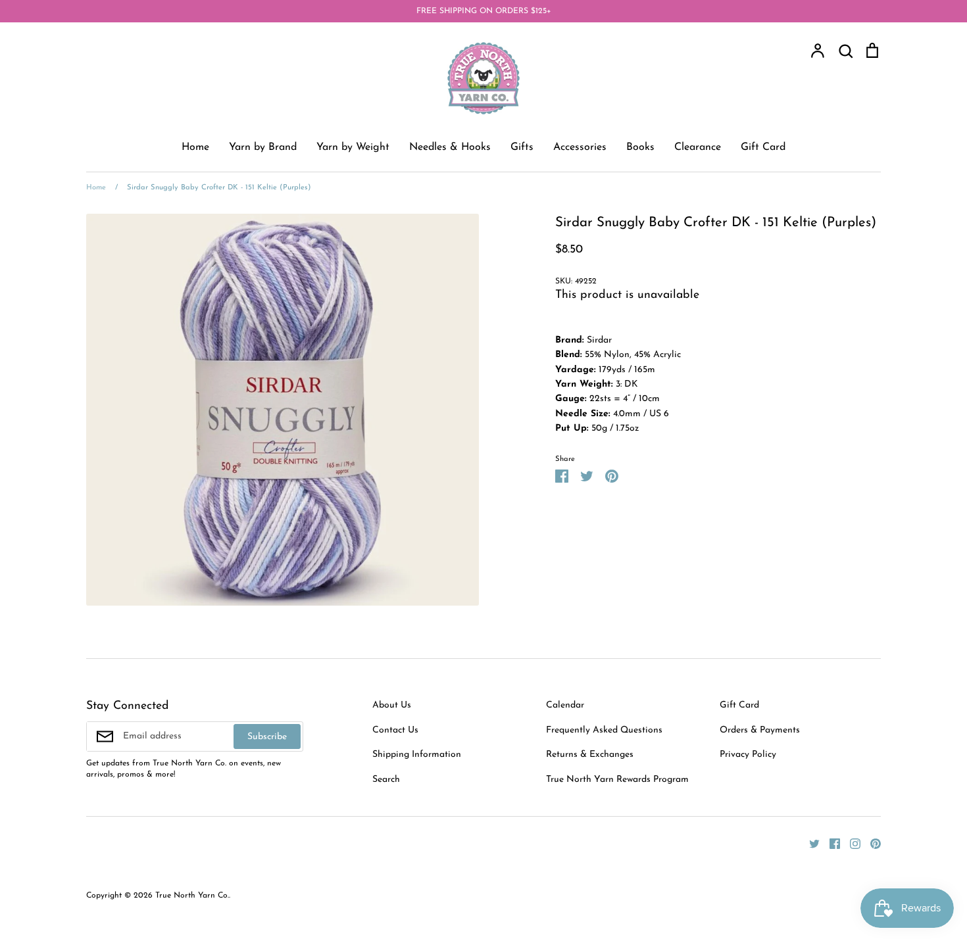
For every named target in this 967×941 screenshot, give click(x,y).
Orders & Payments (760, 730)
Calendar (565, 705)
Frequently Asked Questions (604, 730)
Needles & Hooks (450, 147)
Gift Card (763, 147)
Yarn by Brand (263, 147)
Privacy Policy (748, 755)
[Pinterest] (870, 843)
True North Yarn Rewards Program (617, 779)
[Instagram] (850, 843)
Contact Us (395, 730)
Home (195, 147)
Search (386, 779)
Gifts (521, 147)
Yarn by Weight (352, 147)
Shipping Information (416, 755)
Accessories (580, 147)
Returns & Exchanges (589, 755)
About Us (391, 705)
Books (640, 147)
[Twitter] (809, 843)
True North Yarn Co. (192, 896)
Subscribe (267, 737)
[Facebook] (830, 843)
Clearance (697, 147)
